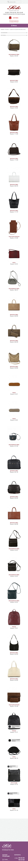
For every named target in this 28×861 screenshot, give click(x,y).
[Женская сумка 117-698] (14, 149)
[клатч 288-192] (14, 747)
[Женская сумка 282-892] (14, 305)
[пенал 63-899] (14, 409)
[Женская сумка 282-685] (14, 513)
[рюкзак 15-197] (14, 721)
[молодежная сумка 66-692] (14, 539)
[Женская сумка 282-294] (14, 175)
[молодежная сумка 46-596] (14, 591)
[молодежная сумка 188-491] (14, 279)
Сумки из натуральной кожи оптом (17, 29)
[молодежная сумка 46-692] (14, 565)
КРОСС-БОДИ (14, 782)
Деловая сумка (14, 470)
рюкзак (14, 626)
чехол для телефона (14, 236)
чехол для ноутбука (14, 704)
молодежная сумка (14, 54)
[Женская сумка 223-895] (14, 669)
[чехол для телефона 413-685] (14, 227)
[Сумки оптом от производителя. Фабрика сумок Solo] (14, 8)
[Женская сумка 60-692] (14, 71)
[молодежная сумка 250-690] (14, 45)
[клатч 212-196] (14, 799)
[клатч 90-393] (14, 253)
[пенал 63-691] (14, 383)
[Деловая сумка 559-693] (14, 487)
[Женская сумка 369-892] (14, 357)
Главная (2, 29)
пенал (14, 392)
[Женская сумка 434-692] (14, 643)
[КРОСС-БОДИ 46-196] (14, 773)
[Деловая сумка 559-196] (14, 461)
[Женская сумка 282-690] (14, 331)
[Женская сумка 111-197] (14, 201)
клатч (14, 262)
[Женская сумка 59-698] (14, 97)
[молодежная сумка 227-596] (14, 435)
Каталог (7, 29)
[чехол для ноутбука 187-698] (14, 695)
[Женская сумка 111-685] (14, 123)
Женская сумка (14, 80)
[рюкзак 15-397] (14, 617)
